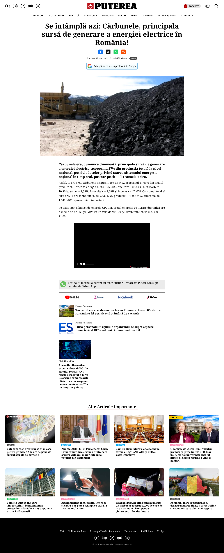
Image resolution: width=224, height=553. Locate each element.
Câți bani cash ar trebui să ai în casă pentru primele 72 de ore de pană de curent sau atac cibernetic (29, 452)
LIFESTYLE (187, 15)
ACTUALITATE (56, 15)
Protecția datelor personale (105, 531)
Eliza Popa (122, 58)
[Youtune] (30, 6)
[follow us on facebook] (125, 297)
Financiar (90, 15)
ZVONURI (148, 15)
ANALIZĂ (175, 499)
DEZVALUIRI (37, 15)
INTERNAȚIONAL (167, 15)
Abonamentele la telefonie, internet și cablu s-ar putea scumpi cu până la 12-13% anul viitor (84, 505)
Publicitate (147, 531)
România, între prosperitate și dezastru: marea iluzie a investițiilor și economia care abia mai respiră (193, 505)
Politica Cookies (77, 531)
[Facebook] (7, 6)
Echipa (161, 531)
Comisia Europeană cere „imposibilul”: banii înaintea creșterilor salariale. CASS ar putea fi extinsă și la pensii (30, 507)
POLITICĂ (74, 15)
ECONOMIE (108, 15)
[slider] (88, 265)
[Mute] (81, 264)
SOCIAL (122, 15)
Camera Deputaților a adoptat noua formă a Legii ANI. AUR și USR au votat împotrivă (138, 452)
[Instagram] (15, 6)
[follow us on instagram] (98, 297)
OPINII (135, 15)
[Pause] (77, 264)
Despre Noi (130, 531)
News (133, 58)
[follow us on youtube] (72, 297)
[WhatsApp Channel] (38, 6)
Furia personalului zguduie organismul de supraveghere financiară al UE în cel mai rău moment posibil (114, 328)
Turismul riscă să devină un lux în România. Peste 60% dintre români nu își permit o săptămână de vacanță (117, 312)
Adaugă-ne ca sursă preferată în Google (115, 66)
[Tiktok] (23, 6)
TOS (62, 531)
